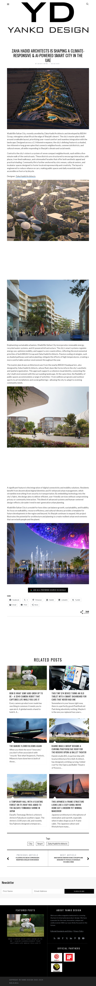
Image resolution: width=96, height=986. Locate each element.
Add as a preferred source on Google (49, 590)
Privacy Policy (78, 931)
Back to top (13, 982)
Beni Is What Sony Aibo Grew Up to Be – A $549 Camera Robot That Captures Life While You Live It (26, 696)
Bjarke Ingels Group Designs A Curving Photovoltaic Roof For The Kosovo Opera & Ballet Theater (69, 749)
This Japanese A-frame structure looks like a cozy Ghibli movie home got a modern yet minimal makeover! (68, 806)
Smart (40, 843)
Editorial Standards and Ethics (61, 931)
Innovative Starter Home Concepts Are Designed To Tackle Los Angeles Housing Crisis (68, 858)
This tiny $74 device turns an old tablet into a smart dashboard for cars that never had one (69, 696)
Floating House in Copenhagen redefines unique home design (27, 857)
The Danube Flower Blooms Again (25, 746)
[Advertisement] (48, 40)
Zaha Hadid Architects (26, 176)
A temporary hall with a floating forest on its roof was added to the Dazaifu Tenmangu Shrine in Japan (26, 806)
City (30, 843)
